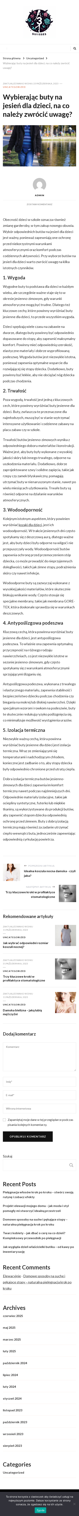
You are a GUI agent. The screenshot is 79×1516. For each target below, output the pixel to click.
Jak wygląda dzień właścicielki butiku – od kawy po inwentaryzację (38, 1249)
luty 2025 (9, 1351)
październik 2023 (15, 1422)
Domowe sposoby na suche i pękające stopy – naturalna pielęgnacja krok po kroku (35, 1221)
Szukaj (7, 1156)
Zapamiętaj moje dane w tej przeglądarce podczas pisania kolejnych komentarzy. (40, 1122)
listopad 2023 (12, 1410)
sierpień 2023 (12, 1445)
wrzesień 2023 (13, 1434)
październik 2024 (15, 1363)
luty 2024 (9, 1386)
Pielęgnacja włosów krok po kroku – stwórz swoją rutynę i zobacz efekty (38, 1194)
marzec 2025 (12, 1339)
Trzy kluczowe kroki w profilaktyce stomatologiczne (24, 978)
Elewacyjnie (12, 1276)
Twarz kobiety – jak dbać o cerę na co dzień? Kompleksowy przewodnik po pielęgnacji (34, 1235)
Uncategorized (14, 87)
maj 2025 (9, 1327)
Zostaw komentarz (39, 204)
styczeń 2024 (12, 1398)
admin (39, 195)
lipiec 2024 (10, 1375)
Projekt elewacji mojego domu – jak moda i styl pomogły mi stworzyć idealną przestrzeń (36, 1208)
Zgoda (40, 1510)
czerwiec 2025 (13, 1316)
